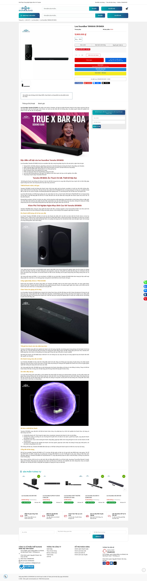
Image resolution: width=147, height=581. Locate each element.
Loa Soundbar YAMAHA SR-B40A (48, 20)
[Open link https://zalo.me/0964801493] (97, 83)
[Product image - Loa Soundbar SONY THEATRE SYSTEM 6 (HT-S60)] (73, 483)
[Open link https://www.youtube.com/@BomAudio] (88, 83)
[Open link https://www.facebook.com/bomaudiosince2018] (79, 83)
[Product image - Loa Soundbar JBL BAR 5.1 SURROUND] (94, 483)
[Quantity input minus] (76, 55)
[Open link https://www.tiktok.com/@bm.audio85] (106, 83)
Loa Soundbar (36, 20)
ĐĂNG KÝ (98, 536)
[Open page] (26, 8)
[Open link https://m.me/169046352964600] (145, 290)
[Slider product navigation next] (124, 489)
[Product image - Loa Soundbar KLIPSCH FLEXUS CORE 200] (52, 483)
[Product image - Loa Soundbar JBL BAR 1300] (31, 483)
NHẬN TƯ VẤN (96, 126)
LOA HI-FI (28, 20)
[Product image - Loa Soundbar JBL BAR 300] (116, 483)
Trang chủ (22, 20)
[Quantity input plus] (82, 55)
